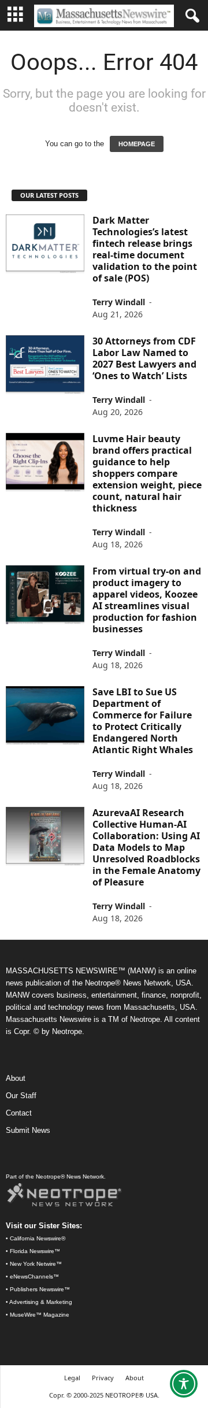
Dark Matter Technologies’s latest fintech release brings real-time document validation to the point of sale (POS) (144, 249)
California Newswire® (37, 1238)
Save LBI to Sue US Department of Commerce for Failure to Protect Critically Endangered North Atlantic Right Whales (142, 721)
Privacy (103, 1377)
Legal (72, 1377)
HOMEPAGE (136, 143)
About (15, 1078)
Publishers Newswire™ (40, 1289)
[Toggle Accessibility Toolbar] (183, 1383)
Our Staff (21, 1095)
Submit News (28, 1130)
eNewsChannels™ (34, 1276)
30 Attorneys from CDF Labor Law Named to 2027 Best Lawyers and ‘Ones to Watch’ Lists (144, 358)
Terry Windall (118, 302)
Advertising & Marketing (40, 1302)
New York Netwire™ (36, 1264)
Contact (19, 1113)
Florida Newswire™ (35, 1251)
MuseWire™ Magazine (39, 1314)
